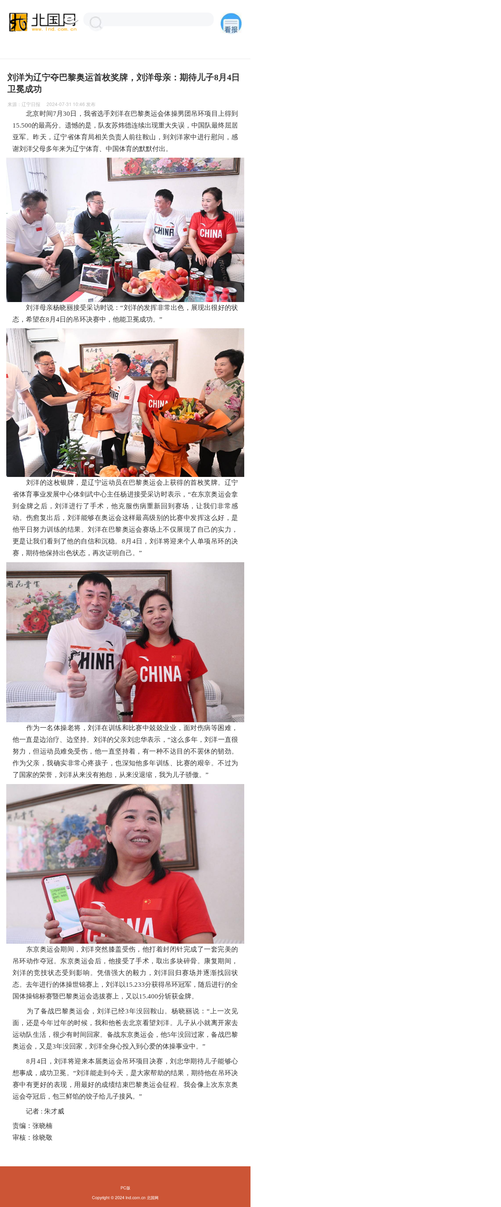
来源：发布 (51, 104)
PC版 (125, 1188)
